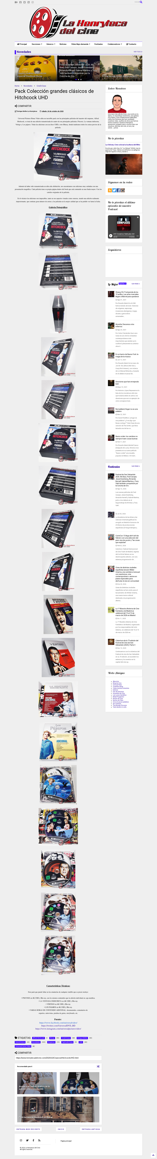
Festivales (98, 44)
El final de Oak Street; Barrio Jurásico (120, 76)
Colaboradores (114, 44)
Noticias (63, 44)
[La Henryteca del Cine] (78, 38)
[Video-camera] (16, 2)
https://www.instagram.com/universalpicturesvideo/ (58, 1028)
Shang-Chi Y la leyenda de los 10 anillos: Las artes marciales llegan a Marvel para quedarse (127, 294)
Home (17, 86)
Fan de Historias (118, 692)
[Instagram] (33, 2)
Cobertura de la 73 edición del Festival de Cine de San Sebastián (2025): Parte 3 (127, 643)
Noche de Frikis (118, 700)
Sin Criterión (117, 704)
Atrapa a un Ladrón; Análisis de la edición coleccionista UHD (34, 1087)
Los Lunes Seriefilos (119, 695)
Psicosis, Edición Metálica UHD (76, 1089)
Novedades (28, 86)
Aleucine (116, 681)
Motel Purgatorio (118, 697)
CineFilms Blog (118, 686)
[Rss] (28, 2)
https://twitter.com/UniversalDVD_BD (58, 1025)
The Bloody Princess (120, 705)
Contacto (132, 44)
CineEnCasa (41, 86)
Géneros (49, 44)
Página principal (66, 1141)
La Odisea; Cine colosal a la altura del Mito (122, 145)
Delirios (115, 690)
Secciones (36, 44)
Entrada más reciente (28, 1129)
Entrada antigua (91, 1129)
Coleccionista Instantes (121, 688)
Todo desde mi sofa (119, 707)
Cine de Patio (117, 685)
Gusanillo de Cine (119, 693)
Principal (23, 44)
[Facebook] (20, 2)
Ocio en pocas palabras (121, 702)
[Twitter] (24, 2)
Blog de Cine (117, 683)
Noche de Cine (118, 698)
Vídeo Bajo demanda (79, 44)
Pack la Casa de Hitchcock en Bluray (36, 1117)
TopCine (122, 283)
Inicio (61, 1129)
